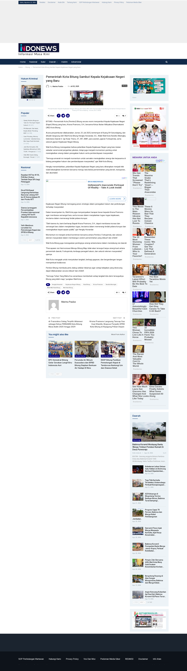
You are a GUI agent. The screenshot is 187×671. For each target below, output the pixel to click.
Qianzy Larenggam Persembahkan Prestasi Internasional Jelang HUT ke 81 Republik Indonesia (30, 212)
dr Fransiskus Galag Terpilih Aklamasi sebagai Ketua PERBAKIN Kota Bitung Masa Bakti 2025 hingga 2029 (65, 324)
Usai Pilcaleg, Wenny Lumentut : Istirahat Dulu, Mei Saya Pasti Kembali (32, 139)
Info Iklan (157, 659)
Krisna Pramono (98, 284)
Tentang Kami (72, 2)
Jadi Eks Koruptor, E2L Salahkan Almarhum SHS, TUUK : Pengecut (32, 149)
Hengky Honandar (57, 284)
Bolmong (136, 440)
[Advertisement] (94, 23)
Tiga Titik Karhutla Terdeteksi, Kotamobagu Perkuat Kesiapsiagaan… (155, 482)
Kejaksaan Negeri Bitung (73, 284)
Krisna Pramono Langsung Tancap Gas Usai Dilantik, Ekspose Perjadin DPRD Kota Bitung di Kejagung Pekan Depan (107, 324)
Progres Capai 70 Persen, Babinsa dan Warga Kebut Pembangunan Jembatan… (147, 514)
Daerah (52, 62)
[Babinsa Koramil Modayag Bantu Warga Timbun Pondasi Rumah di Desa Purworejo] (149, 432)
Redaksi (42, 2)
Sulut (43, 62)
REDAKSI (129, 659)
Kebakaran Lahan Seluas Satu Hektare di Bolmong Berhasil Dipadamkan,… (155, 468)
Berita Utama (54, 356)
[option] (31, 92)
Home (23, 62)
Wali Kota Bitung (68, 287)
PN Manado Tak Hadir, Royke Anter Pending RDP (31, 131)
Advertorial (76, 62)
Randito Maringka (111, 284)
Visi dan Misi (89, 659)
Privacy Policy (119, 2)
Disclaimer (51, 2)
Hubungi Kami (107, 2)
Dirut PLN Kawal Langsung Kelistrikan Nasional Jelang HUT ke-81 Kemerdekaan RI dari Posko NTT (30, 194)
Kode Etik (61, 2)
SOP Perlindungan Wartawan (89, 2)
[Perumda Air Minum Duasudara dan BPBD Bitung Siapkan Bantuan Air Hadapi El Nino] (87, 349)
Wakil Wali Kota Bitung (53, 287)
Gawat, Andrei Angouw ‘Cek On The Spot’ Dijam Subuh (32, 123)
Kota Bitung (86, 284)
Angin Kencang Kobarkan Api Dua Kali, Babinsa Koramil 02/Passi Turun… (155, 594)
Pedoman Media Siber (134, 2)
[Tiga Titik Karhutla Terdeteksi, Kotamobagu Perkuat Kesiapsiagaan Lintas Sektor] (137, 483)
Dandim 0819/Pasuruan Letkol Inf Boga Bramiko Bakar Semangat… (31, 89)
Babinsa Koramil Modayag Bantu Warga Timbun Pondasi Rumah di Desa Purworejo (148, 447)
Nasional (33, 62)
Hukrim (64, 62)
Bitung (125, 85)
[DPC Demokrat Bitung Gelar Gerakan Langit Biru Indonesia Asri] (60, 349)
